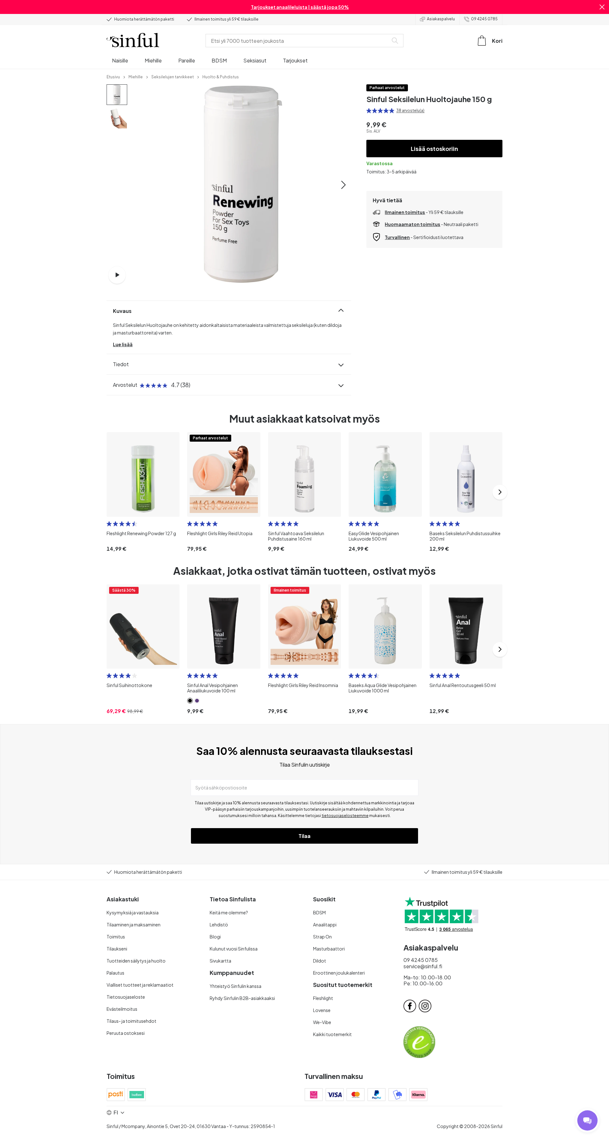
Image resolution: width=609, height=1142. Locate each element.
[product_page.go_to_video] (117, 275)
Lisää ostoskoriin (434, 148)
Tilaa (304, 836)
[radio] (368, 110)
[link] (113, 76)
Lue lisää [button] (123, 344)
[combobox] (298, 40)
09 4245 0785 (484, 18)
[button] (602, 7)
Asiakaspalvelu (441, 18)
